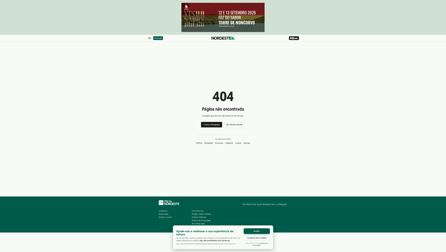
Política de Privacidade (201, 220)
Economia (219, 143)
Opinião (247, 143)
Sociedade (208, 143)
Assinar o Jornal (165, 217)
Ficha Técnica (197, 211)
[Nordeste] (223, 38)
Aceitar (257, 231)
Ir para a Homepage (211, 125)
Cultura (238, 143)
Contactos (163, 211)
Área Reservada (198, 223)
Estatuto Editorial (199, 217)
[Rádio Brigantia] (294, 38)
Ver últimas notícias (234, 125)
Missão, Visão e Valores (201, 214)
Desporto (229, 143)
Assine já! (158, 38)
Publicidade (163, 214)
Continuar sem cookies (256, 238)
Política (199, 143)
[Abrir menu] (149, 38)
